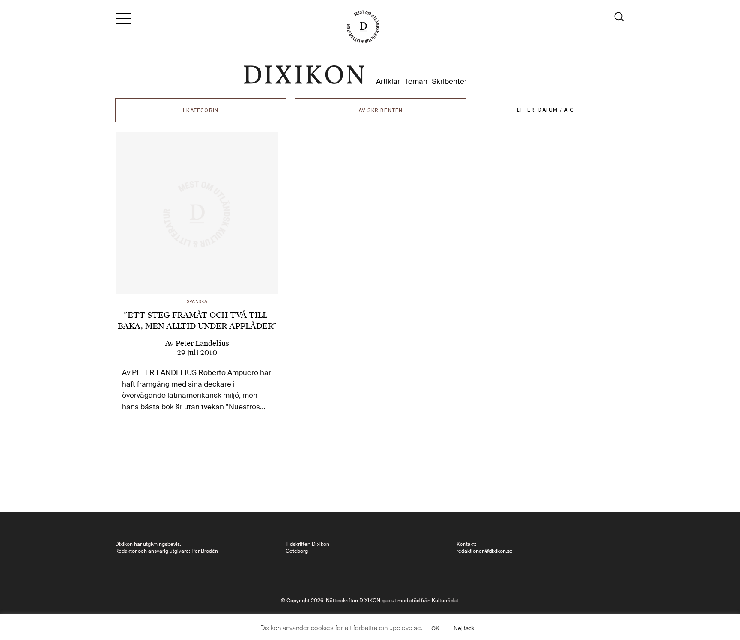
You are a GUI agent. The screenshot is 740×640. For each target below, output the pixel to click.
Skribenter (449, 81)
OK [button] (435, 628)
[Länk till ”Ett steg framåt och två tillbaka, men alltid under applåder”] (197, 213)
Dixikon (304, 74)
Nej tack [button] (464, 628)
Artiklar (388, 81)
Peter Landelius (202, 343)
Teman (415, 81)
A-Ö (569, 110)
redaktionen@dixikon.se (485, 551)
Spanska (197, 301)
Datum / (551, 110)
